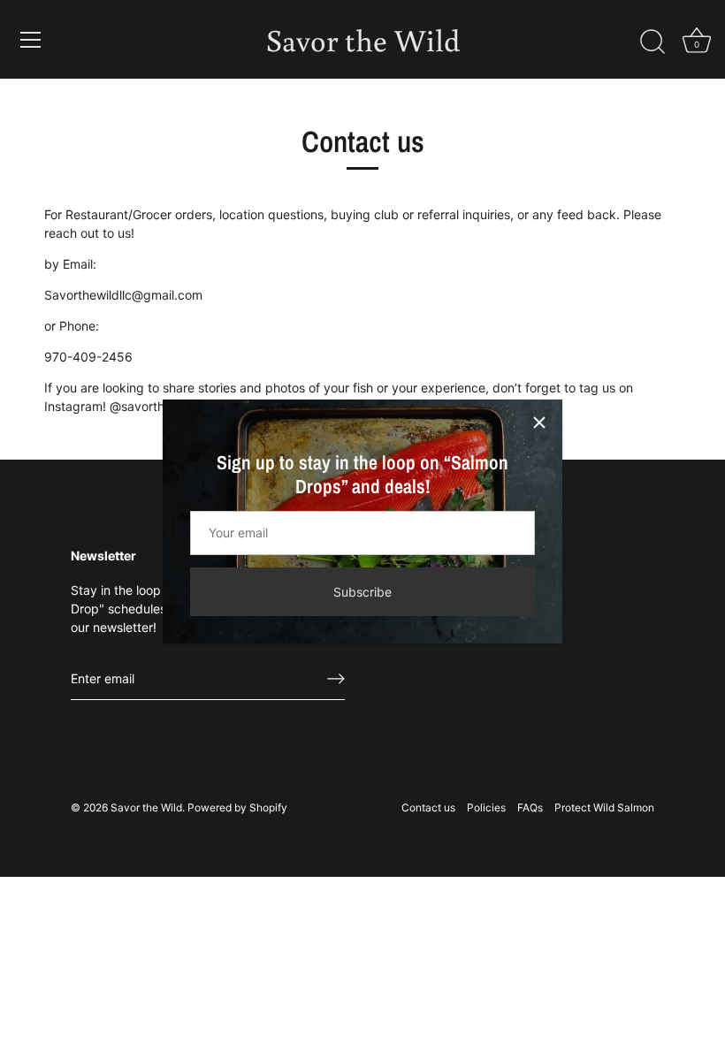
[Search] (652, 42)
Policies (486, 807)
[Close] (539, 422)
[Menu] (30, 39)
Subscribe (362, 591)
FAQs (530, 807)
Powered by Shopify (237, 807)
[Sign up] (336, 679)
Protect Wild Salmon (604, 807)
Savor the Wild (363, 39)
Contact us (428, 807)
